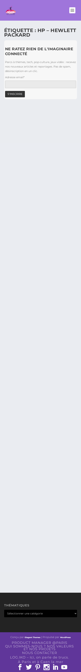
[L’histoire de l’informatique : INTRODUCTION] (40, 424)
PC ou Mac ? (19, 322)
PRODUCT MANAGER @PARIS (39, 643)
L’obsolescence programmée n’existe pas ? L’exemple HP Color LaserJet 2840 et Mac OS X (40, 232)
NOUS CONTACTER (39, 653)
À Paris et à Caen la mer (40, 662)
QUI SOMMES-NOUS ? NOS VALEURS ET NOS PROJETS (39, 647)
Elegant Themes (32, 637)
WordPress (65, 637)
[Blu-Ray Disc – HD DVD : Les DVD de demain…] (40, 518)
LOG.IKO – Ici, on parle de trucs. (39, 657)
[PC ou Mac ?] (40, 289)
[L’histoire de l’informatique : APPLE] (40, 354)
